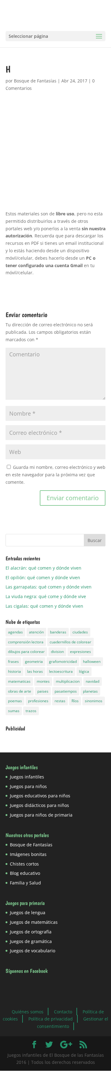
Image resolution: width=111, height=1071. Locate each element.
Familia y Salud (25, 883)
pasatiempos (66, 691)
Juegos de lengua (27, 912)
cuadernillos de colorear (70, 642)
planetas (90, 691)
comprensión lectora (25, 642)
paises (42, 691)
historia (14, 671)
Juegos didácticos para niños (39, 805)
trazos (31, 710)
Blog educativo (25, 873)
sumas (13, 710)
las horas (35, 671)
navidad (92, 681)
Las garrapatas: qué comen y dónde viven (49, 587)
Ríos (75, 700)
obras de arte (19, 691)
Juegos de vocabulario (32, 951)
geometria (34, 661)
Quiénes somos (27, 1011)
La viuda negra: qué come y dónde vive (46, 596)
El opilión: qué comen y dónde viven (43, 577)
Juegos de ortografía (30, 932)
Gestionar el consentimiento (72, 1022)
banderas (58, 632)
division (57, 651)
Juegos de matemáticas (34, 922)
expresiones (80, 651)
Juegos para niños (28, 786)
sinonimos (93, 700)
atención (36, 632)
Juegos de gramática (31, 941)
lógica (84, 671)
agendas (15, 632)
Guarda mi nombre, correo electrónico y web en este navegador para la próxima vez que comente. (55, 474)
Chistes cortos (24, 864)
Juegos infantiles (27, 777)
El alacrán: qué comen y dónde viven (43, 568)
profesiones (38, 700)
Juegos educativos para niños (40, 796)
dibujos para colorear (26, 651)
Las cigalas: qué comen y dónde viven (44, 606)
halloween (92, 661)
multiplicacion (68, 681)
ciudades (80, 632)
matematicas (19, 681)
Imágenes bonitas (28, 854)
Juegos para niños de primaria (41, 815)
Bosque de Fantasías (35, 81)
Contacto (63, 1011)
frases (13, 661)
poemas (15, 700)
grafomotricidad (63, 661)
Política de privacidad (50, 1019)
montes (43, 681)
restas (60, 700)
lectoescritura (61, 671)
